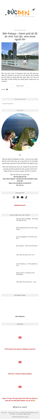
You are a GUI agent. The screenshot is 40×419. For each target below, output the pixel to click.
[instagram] (14, 197)
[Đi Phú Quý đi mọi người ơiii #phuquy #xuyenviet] (20, 337)
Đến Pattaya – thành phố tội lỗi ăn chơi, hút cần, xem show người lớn (20, 36)
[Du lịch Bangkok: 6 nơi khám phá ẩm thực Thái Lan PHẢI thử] (8, 240)
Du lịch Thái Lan (20, 30)
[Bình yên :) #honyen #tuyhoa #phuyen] (20, 362)
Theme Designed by (20, 416)
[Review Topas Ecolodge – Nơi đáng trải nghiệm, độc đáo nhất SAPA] (8, 221)
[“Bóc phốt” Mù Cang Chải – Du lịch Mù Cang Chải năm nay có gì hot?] (8, 285)
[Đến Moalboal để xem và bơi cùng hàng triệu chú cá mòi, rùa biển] (8, 231)
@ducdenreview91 (20, 205)
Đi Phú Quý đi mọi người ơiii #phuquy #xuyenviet (20, 349)
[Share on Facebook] (7, 89)
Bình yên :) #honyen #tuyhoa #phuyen (20, 374)
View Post (20, 86)
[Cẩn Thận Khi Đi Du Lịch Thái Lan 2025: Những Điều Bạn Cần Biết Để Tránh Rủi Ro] (8, 258)
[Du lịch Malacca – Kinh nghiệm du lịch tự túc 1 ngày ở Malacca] (8, 267)
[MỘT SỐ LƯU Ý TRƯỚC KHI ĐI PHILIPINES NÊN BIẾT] (8, 276)
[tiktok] (26, 197)
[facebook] (18, 197)
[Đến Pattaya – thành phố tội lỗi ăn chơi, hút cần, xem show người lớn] (20, 70)
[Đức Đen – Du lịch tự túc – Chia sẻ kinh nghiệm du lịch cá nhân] (20, 14)
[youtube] (22, 197)
